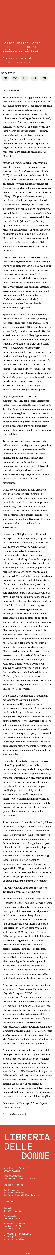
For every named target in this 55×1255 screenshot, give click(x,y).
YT (13, 1185)
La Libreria (11, 1190)
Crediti (8, 1202)
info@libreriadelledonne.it (21, 1178)
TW (17, 1185)
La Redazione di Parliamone (21, 1195)
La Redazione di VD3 (16, 1193)
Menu (27, 1253)
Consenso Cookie (14, 1239)
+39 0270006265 (13, 1176)
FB (9, 1185)
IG (5, 1185)
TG (21, 1185)
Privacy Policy (13, 1236)
